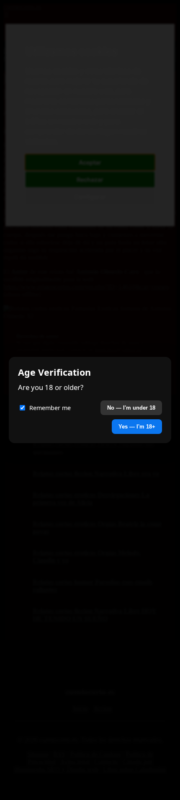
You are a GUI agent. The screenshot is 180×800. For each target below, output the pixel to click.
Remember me (50, 408)
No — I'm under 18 (131, 408)
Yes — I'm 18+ (136, 426)
